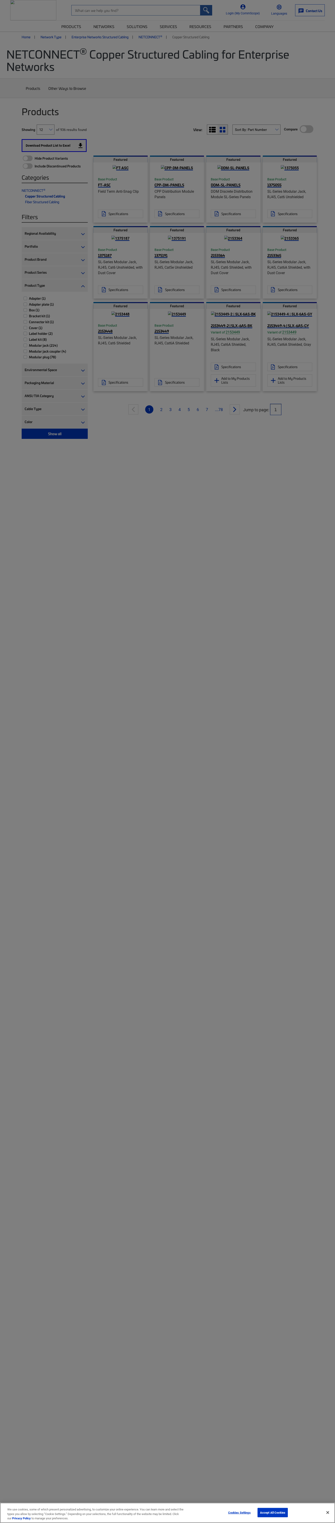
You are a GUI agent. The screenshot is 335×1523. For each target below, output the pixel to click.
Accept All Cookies (272, 1512)
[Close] (328, 1512)
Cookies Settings (239, 1512)
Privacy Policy (21, 1518)
